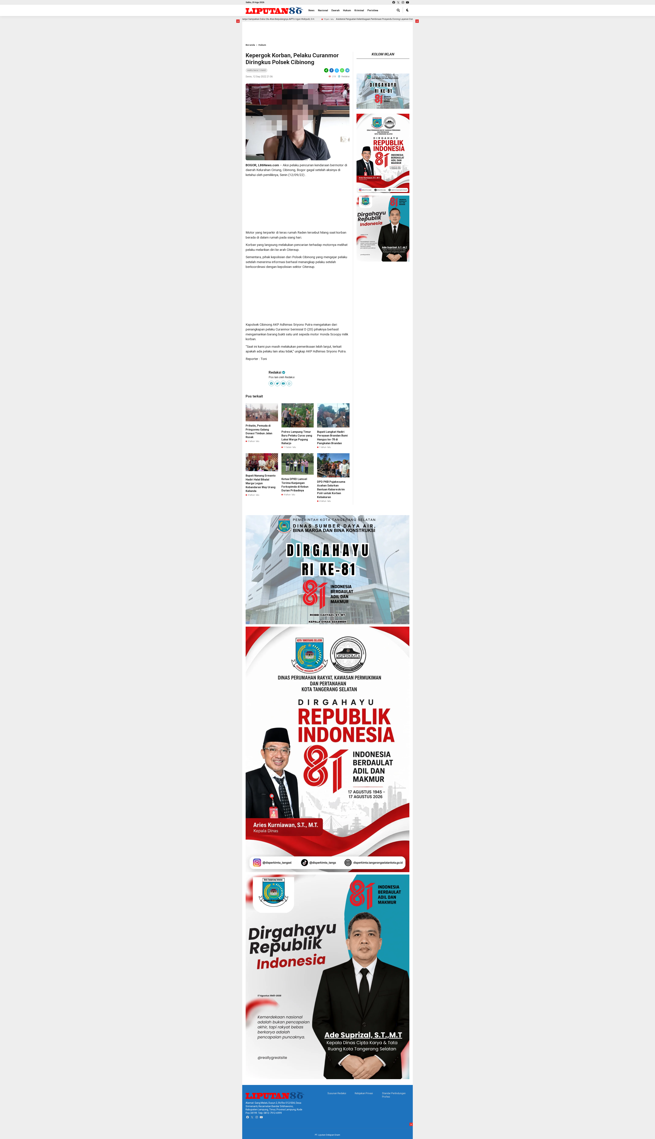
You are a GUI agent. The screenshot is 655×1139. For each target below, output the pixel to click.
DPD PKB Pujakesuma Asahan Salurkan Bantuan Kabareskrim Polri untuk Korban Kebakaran (331, 489)
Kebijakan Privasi (364, 1093)
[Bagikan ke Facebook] (331, 70)
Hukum (347, 10)
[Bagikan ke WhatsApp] (342, 70)
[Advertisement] (257, 27)
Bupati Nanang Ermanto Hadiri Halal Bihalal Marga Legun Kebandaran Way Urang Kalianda (261, 483)
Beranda (250, 45)
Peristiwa (372, 10)
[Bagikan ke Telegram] (347, 70)
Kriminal (359, 10)
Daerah (335, 10)
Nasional (323, 10)
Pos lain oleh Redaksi (282, 377)
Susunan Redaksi (337, 1093)
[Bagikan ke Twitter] (336, 70)
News (311, 10)
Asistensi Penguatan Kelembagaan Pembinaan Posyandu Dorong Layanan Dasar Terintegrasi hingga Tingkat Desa (302, 19)
